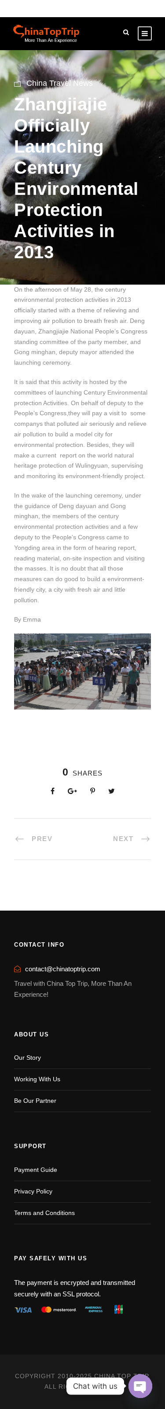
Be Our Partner (35, 1100)
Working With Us (37, 1079)
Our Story (27, 1057)
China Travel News (59, 83)
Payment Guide (35, 1169)
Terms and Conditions (44, 1212)
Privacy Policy (33, 1191)
